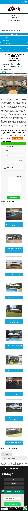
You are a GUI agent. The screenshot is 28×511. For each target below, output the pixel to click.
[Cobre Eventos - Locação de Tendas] (14, 8)
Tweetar (4, 72)
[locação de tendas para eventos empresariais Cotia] (14, 407)
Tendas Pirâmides (5, 50)
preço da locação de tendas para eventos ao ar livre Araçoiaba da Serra (14, 443)
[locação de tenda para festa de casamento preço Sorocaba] (14, 382)
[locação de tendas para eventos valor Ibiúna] (14, 335)
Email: (7, 155)
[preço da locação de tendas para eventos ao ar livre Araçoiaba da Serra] (14, 432)
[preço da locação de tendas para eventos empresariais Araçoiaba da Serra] (14, 238)
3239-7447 (15, 18)
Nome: (7, 150)
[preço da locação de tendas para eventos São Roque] (14, 310)
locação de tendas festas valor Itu (14, 370)
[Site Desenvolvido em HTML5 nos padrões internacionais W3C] (4, 509)
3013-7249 (15, 15)
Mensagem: (18, 176)
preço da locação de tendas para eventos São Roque (14, 321)
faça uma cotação (17, 138)
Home (14, 479)
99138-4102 (14, 20)
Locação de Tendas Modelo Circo (8, 43)
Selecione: (7, 452)
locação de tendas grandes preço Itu (14, 297)
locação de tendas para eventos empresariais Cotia (14, 418)
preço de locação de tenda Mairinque (14, 274)
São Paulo (7, 454)
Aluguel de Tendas (5, 37)
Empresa (14, 483)
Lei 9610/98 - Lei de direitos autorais (14, 464)
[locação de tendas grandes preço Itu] (14, 287)
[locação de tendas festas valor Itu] (14, 359)
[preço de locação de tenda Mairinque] (14, 264)
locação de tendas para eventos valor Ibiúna (14, 346)
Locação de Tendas (5, 40)
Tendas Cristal (4, 47)
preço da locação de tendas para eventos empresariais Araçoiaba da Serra (14, 250)
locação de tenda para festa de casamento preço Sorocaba (14, 394)
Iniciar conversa (12, 504)
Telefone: (20, 160)
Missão (14, 487)
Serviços (14, 34)
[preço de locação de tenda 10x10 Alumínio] (14, 213)
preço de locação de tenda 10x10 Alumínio (14, 224)
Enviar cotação (13, 197)
